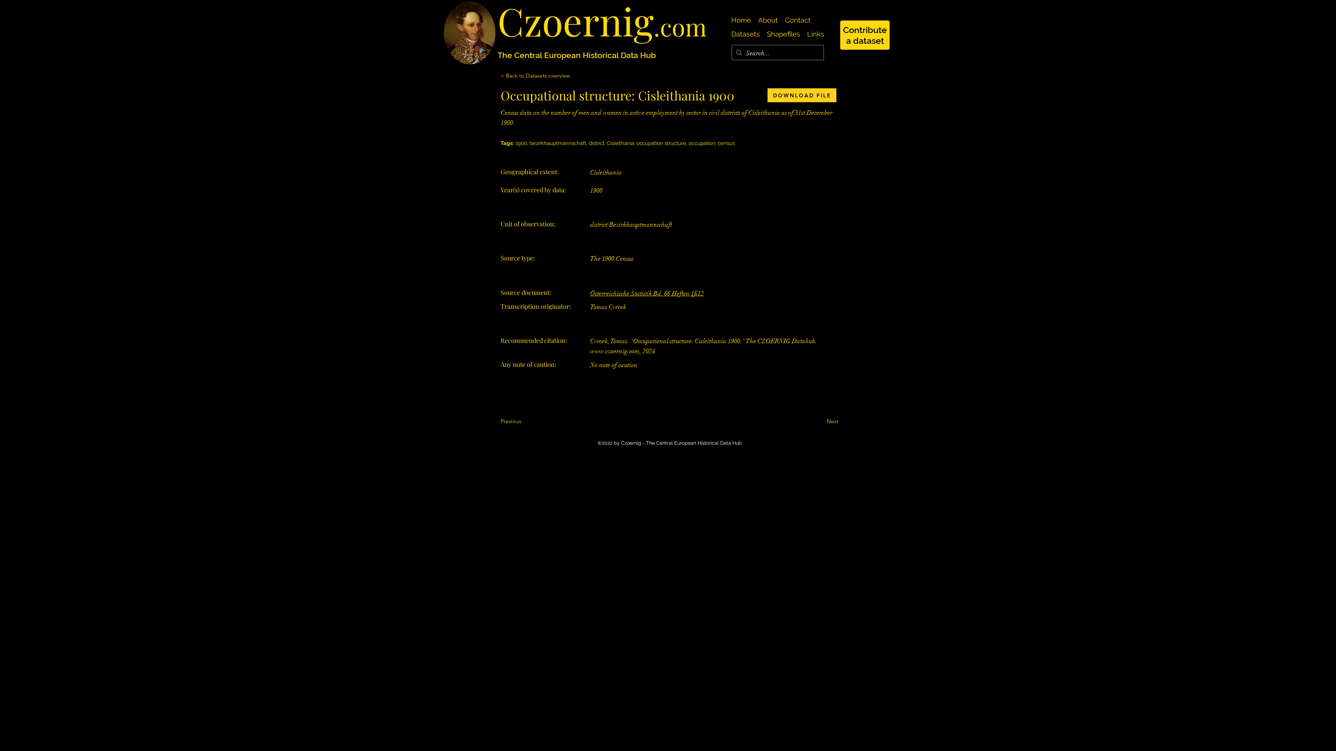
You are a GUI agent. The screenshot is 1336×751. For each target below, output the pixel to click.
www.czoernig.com (614, 351)
